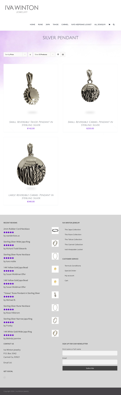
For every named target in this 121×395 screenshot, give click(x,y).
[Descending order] (30, 54)
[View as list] (62, 54)
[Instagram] (4, 377)
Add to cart (26, 92)
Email (64, 358)
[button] (114, 24)
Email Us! (8, 362)
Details (38, 92)
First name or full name (71, 349)
